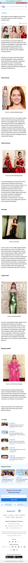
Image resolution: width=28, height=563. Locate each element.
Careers (17, 515)
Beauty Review (19, 517)
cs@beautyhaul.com (17, 528)
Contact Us (11, 515)
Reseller (12, 517)
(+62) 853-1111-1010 (16, 535)
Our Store (8, 517)
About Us (5, 515)
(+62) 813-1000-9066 (18, 525)
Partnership (22, 515)
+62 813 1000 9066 (8, 505)
